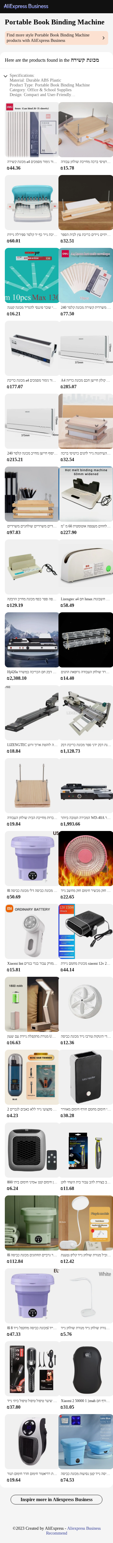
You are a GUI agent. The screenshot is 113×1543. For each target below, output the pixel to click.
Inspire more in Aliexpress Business (56, 1499)
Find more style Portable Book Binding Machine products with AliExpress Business (48, 38)
